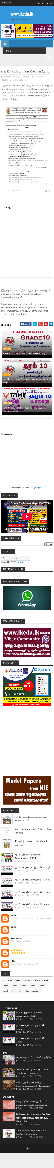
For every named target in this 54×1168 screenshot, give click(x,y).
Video (27, 991)
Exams (10, 980)
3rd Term (8, 403)
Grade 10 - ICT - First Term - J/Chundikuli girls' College (24, 353)
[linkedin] (43, 3)
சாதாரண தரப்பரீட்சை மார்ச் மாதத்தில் (33, 1057)
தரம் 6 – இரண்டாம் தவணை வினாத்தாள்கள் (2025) (27, 856)
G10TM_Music (7, 80)
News (13, 991)
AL (3, 980)
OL (20, 991)
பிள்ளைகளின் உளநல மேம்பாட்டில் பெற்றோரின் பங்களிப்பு (31, 1132)
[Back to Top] (27, 1148)
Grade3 (46, 980)
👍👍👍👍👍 (17, 950)
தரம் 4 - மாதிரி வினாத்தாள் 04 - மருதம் (32, 867)
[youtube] (51, 3)
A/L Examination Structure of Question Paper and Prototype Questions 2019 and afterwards (33, 1117)
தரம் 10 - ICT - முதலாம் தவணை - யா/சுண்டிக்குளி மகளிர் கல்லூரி (27, 380)
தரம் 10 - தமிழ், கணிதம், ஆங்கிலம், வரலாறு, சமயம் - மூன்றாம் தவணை (25, 409)
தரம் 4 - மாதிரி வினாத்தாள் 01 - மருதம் (32, 903)
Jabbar (13, 961)
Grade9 (5, 991)
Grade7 (32, 985)
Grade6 (23, 985)
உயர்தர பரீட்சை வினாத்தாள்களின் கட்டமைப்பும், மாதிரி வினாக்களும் (31, 1103)
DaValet (13, 915)
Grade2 (37, 980)
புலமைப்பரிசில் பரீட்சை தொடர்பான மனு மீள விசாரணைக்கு (32, 1071)
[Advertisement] (27, 737)
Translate (20, 562)
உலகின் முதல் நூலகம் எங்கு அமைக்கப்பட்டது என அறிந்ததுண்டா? (33, 1083)
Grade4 (5, 985)
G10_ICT (7, 349)
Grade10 (19, 80)
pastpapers (36, 991)
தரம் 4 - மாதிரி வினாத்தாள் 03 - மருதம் (32, 879)
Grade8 (41, 985)
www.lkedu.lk (21, 13)
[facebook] (35, 3)
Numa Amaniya (16, 938)
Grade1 (18, 980)
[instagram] (39, 3)
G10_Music (39, 76)
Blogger (38, 487)
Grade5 (14, 985)
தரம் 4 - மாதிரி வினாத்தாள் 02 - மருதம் (32, 891)
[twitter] (47, 3)
